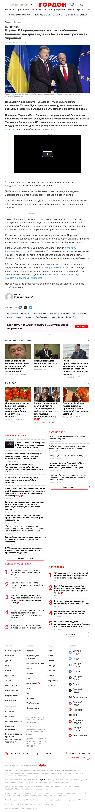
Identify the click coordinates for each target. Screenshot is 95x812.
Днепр (51, 675)
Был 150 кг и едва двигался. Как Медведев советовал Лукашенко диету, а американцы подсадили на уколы (71, 589)
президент (29, 317)
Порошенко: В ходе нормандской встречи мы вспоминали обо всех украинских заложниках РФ (17, 366)
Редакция (9, 716)
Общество (50, 422)
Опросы (30, 698)
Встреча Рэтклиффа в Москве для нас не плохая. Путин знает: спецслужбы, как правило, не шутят (67, 465)
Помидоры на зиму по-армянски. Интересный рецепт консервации (25, 626)
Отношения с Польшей (76, 15)
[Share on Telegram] (30, 307)
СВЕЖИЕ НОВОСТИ (15, 435)
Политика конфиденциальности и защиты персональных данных (35, 730)
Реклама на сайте (13, 721)
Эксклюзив (31, 683)
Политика (17, 22)
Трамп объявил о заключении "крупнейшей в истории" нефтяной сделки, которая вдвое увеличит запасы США (24, 468)
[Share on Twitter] (25, 307)
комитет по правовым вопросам (23, 278)
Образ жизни (11, 685)
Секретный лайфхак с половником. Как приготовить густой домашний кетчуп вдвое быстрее (76, 408)
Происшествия (12, 690)
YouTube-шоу (32, 703)
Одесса (51, 661)
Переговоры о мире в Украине (48, 15)
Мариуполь (53, 680)
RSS (75, 715)
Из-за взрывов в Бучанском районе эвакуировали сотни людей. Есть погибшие (21, 480)
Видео (29, 693)
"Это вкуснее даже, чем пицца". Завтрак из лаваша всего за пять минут (25, 572)
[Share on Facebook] (20, 307)
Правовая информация (11, 727)
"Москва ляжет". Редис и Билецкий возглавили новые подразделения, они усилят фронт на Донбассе (71, 575)
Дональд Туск (71, 317)
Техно (8, 680)
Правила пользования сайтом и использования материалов (36, 719)
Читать (81, 326)
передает (10, 129)
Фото (28, 688)
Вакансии (9, 711)
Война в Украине (54, 369)
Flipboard (77, 710)
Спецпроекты (32, 708)
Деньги (8, 661)
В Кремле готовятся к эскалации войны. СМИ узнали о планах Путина (71, 602)
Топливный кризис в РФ (19, 15)
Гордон (8, 22)
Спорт (8, 670)
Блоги (71, 9)
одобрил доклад (53, 267)
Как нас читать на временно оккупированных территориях (13, 738)
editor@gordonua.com (80, 753)
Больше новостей (25, 558)
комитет (19, 317)
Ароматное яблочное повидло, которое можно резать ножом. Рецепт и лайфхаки (28, 585)
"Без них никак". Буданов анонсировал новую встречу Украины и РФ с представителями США (72, 624)
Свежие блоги (57, 432)
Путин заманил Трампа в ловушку (68, 456)
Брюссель (25, 313)
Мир (7, 665)
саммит (9, 317)
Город (50, 646)
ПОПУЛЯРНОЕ (56, 567)
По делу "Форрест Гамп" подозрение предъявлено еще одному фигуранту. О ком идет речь (24, 517)
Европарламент (12, 313)
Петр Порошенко (42, 317)
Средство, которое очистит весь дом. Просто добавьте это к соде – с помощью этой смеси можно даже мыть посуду (27, 614)
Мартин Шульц (57, 317)
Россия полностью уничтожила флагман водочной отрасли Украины (67, 447)
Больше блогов (69, 487)
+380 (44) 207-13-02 (49, 753)
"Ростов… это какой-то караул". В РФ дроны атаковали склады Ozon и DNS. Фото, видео (30, 444)
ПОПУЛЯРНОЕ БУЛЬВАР (18, 564)
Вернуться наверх (76, 758)
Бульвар (81, 9)
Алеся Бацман (80, 697)
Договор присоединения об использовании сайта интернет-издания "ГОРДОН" (36, 742)
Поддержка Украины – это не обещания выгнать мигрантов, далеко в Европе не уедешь (67, 477)
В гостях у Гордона (55, 9)
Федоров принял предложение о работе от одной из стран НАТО (69, 612)
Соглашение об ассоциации (60, 313)
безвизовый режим (39, 313)
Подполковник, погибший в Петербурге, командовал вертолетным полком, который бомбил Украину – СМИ (24, 455)
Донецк (51, 665)
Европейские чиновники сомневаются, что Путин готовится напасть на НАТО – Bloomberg (25, 539)
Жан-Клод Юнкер (79, 313)
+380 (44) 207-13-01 (18, 753)
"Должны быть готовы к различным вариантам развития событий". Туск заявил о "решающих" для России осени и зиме (25, 528)
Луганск (51, 685)
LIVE (28, 678)
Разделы (29, 646)
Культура (9, 675)
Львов (50, 656)
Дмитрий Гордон (77, 652)
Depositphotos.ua (42, 780)
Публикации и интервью (29, 9)
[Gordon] (52, 5)
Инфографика (11, 695)
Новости (9, 9)
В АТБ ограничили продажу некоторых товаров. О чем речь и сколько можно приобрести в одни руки (23, 550)
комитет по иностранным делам (65, 274)
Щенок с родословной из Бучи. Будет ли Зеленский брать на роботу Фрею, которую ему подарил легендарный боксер (46, 410)
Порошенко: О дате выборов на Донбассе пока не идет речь (45, 363)
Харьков (51, 670)
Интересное (10, 700)
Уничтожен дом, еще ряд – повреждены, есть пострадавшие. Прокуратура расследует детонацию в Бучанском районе (24, 505)
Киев (50, 651)
